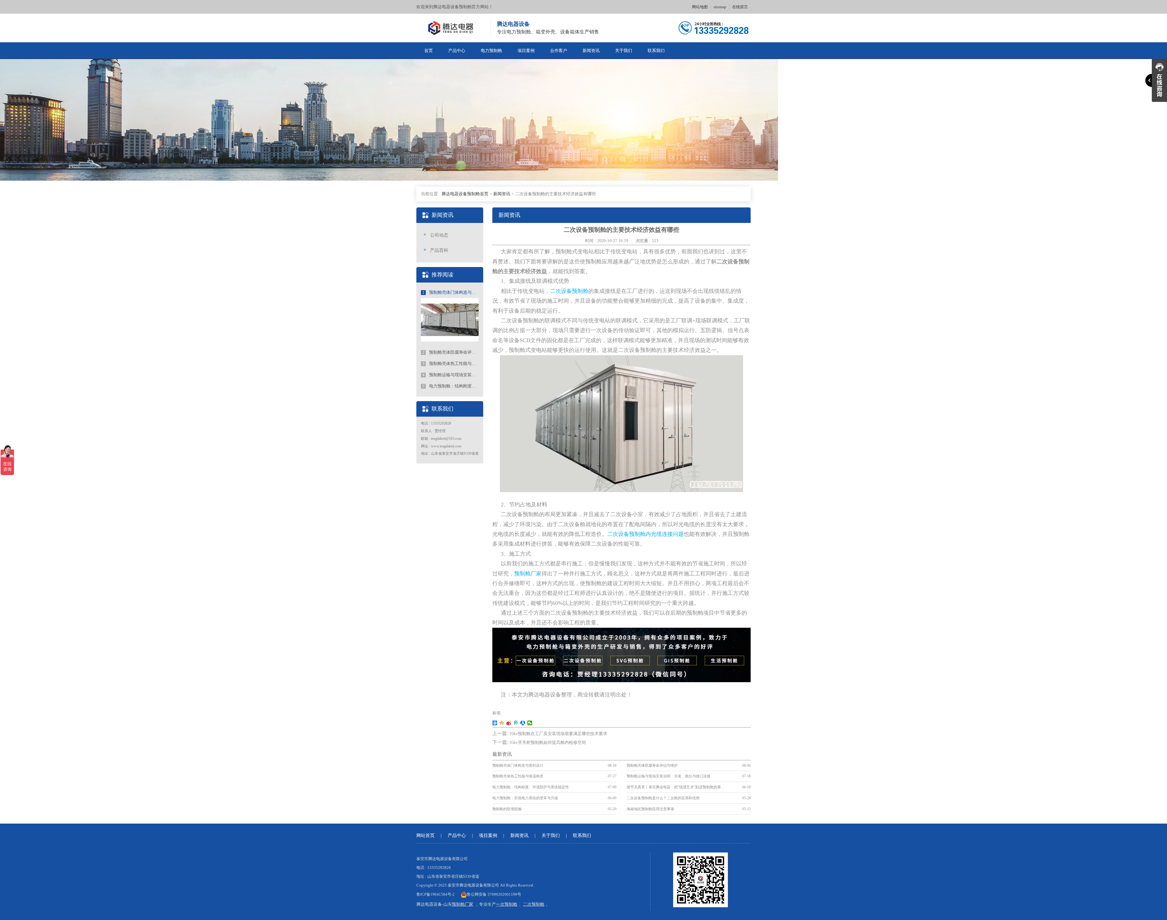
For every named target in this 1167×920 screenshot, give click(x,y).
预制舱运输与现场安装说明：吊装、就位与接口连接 (450, 375)
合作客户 (558, 50)
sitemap (720, 7)
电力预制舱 (491, 50)
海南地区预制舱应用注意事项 (650, 809)
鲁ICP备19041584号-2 (435, 894)
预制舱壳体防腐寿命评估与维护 (450, 352)
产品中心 (456, 50)
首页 (428, 50)
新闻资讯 (591, 50)
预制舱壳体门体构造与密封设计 (450, 292)
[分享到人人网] (522, 722)
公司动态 (439, 235)
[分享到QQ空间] (501, 722)
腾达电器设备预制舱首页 (465, 194)
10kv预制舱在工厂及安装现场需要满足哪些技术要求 (558, 733)
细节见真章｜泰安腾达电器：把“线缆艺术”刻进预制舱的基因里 (676, 787)
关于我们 (623, 50)
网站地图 (700, 7)
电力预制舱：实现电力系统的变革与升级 (525, 798)
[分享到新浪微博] (508, 722)
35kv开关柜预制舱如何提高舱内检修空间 (547, 742)
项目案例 (526, 50)
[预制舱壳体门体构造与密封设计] (450, 319)
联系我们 (656, 50)
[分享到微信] (529, 722)
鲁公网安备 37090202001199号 (494, 894)
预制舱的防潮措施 (507, 809)
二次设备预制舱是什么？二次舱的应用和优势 (663, 798)
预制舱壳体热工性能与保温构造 (450, 363)
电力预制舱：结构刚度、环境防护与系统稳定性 (450, 386)
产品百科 (439, 250)
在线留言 (740, 7)
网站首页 (425, 835)
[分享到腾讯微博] (515, 722)
